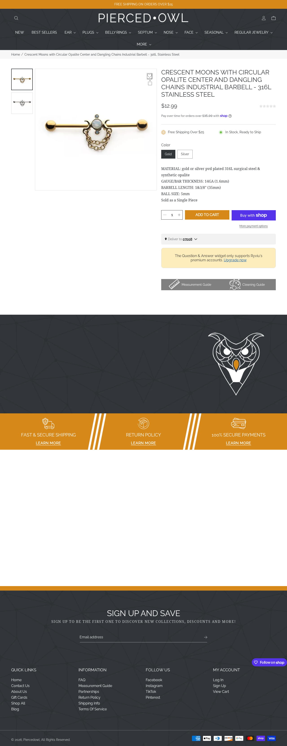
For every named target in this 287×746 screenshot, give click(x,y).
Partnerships (88, 691)
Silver (185, 154)
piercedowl (31, 740)
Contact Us (20, 686)
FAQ (81, 680)
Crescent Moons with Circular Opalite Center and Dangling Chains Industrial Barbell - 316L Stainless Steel (101, 54)
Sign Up (219, 686)
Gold (168, 154)
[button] (16, 18)
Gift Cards (19, 697)
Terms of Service (92, 709)
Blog (15, 709)
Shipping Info (89, 703)
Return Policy (89, 697)
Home (15, 54)
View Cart (221, 691)
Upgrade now (235, 260)
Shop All (18, 703)
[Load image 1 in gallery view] (22, 79)
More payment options (253, 226)
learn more (48, 443)
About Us (19, 691)
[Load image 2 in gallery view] (22, 103)
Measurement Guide (95, 686)
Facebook (154, 680)
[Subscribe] (205, 637)
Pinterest (153, 697)
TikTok (151, 691)
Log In (218, 680)
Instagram (154, 686)
